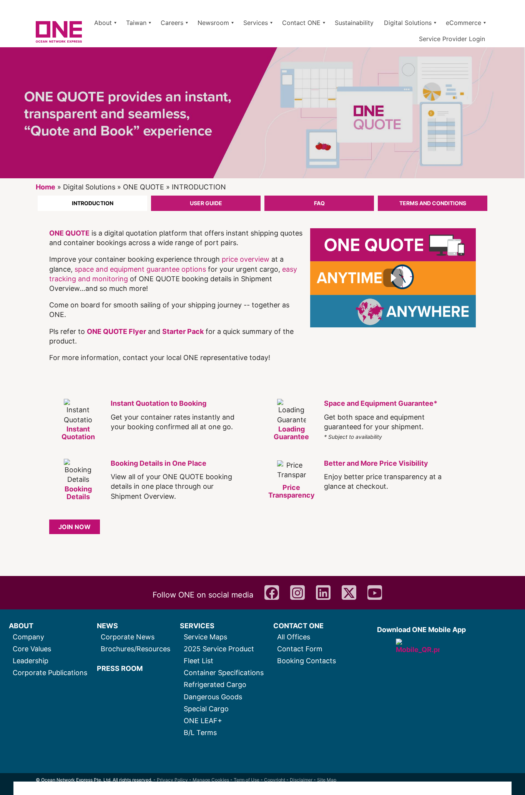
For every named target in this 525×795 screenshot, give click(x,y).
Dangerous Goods (213, 697)
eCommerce (463, 23)
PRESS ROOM (120, 668)
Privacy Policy (172, 780)
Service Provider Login (452, 39)
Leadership (30, 661)
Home (45, 187)
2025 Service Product (219, 649)
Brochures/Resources (135, 649)
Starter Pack (183, 331)
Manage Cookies (211, 780)
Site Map (326, 780)
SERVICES (197, 626)
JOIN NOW (74, 527)
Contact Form (299, 649)
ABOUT (21, 626)
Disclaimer (301, 780)
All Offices (293, 637)
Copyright (274, 780)
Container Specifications (224, 673)
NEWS (107, 626)
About (103, 23)
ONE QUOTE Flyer (116, 331)
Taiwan (136, 23)
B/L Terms (200, 733)
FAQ (319, 203)
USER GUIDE (206, 203)
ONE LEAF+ (203, 721)
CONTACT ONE (298, 626)
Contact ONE (301, 23)
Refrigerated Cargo (215, 684)
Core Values (32, 649)
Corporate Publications (50, 673)
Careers (172, 23)
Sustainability (354, 23)
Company (28, 637)
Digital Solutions (408, 23)
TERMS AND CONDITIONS (432, 203)
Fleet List (198, 661)
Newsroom (213, 23)
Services (255, 23)
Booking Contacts (306, 661)
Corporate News (128, 637)
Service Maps (205, 637)
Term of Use (246, 780)
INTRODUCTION (92, 203)
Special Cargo (206, 709)
